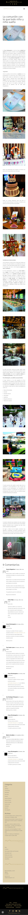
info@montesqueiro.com (9, 877)
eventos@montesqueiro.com (19, 632)
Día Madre (7, 792)
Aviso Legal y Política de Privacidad (11, 851)
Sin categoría (7, 809)
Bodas (6, 786)
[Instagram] (13, 911)
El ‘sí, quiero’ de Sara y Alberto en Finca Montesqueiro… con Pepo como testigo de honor (13, 826)
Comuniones (7, 790)
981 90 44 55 (7, 876)
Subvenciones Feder (9, 857)
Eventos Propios (8, 800)
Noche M (6, 808)
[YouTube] (16, 911)
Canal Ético (7, 858)
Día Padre (7, 794)
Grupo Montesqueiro (11, 624)
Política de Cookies (8, 855)
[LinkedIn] (19, 911)
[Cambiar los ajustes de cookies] (2, 912)
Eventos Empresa (8, 798)
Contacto (6, 849)
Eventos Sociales (8, 802)
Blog (6, 847)
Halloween (7, 806)
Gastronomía (7, 804)
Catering (6, 788)
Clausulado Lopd (8, 853)
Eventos (6, 796)
